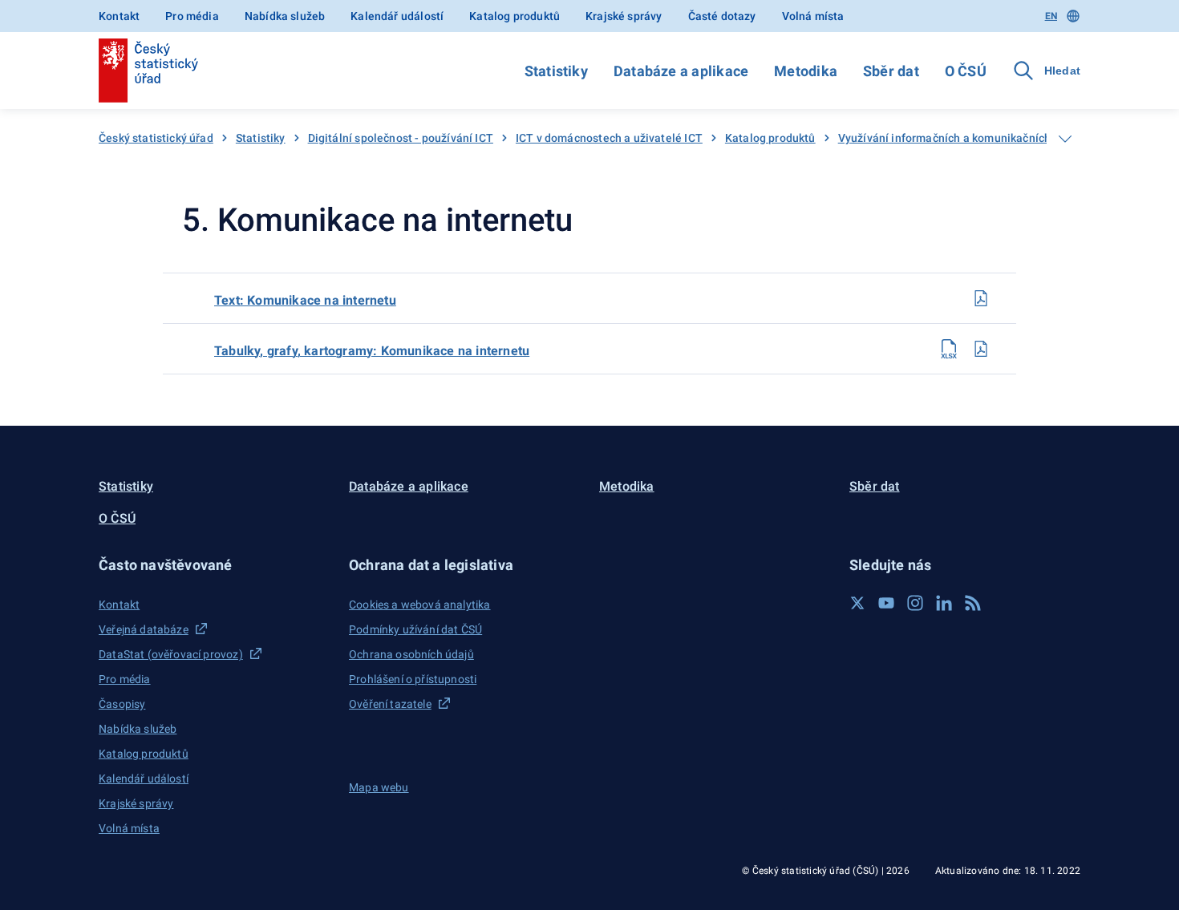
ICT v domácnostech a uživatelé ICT (609, 137)
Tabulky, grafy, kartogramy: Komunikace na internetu (371, 350)
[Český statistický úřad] (148, 70)
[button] (214, 565)
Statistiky (556, 71)
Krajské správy (623, 16)
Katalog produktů (514, 16)
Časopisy (122, 704)
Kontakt (119, 16)
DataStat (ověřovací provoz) (171, 654)
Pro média (192, 16)
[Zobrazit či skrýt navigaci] (1065, 138)
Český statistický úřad (156, 137)
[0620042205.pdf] (981, 298)
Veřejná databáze (143, 629)
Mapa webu (379, 787)
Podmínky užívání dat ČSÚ (415, 629)
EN (1051, 16)
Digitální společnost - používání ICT (400, 137)
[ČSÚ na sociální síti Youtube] (886, 603)
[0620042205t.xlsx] (949, 349)
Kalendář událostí (397, 16)
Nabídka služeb (285, 16)
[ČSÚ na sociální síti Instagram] (915, 603)
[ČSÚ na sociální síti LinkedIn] (944, 603)
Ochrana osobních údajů (411, 654)
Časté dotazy (722, 16)
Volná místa (813, 16)
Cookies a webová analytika (420, 604)
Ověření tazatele (390, 704)
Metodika (805, 71)
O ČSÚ (966, 71)
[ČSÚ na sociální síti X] (857, 603)
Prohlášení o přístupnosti (412, 679)
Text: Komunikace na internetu (305, 300)
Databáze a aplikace (681, 71)
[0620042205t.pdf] (981, 349)
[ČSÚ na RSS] (973, 603)
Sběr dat (891, 71)
